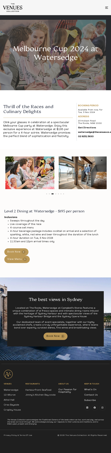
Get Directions (87, 128)
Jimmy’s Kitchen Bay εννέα (40, 395)
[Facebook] (95, 408)
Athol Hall (9, 400)
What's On (90, 390)
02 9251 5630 (86, 137)
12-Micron (10, 395)
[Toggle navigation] (90, 7)
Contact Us (91, 395)
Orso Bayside (11, 405)
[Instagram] (102, 408)
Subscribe (90, 400)
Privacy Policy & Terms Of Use (18, 435)
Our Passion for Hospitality (67, 391)
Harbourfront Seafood (38, 390)
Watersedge (11, 390)
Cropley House (12, 410)
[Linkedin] (87, 408)
